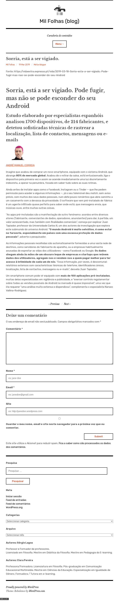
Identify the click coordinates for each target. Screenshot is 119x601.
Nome (10, 370)
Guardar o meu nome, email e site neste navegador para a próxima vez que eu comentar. (55, 426)
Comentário (14, 328)
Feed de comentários (18, 503)
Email (10, 387)
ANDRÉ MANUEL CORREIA (20, 165)
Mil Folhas (10, 64)
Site (8, 403)
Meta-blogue (40, 64)
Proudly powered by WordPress (22, 587)
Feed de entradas (16, 499)
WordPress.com (37, 591)
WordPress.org (14, 507)
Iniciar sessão (14, 496)
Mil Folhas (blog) (59, 21)
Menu (58, 44)
